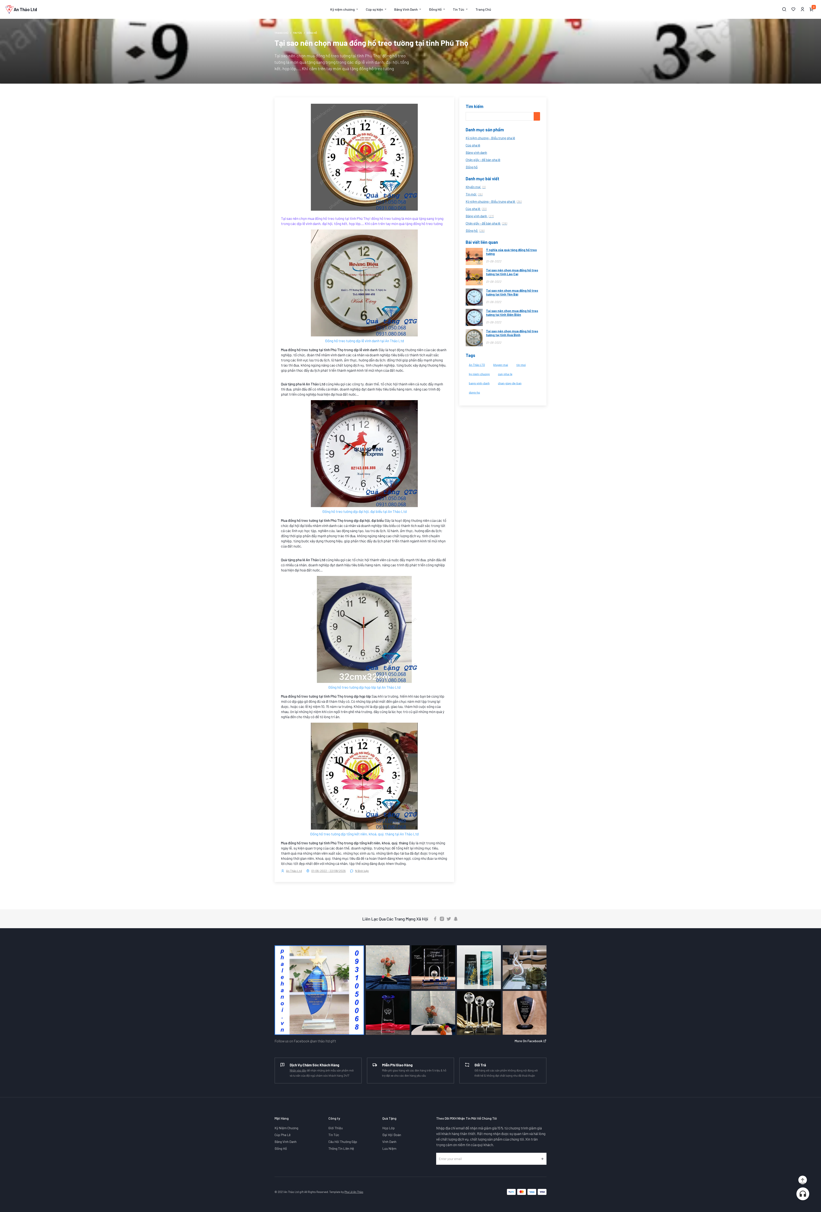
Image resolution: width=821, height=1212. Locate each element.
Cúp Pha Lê (283, 1135)
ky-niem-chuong (479, 374)
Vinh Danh (389, 1141)
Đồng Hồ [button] (435, 9)
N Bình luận (362, 870)
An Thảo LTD (477, 365)
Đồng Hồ (281, 1148)
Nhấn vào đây (298, 1070)
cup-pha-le (505, 374)
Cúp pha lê (473, 145)
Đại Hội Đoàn (391, 1135)
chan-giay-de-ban (509, 383)
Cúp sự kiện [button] (374, 9)
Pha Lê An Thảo (353, 1192)
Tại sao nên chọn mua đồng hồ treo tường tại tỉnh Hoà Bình (512, 333)
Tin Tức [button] (458, 9)
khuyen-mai (500, 365)
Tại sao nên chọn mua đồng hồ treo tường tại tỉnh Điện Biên (512, 313)
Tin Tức (297, 32)
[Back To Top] (802, 1180)
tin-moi (521, 365)
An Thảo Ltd (294, 870)
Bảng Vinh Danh (286, 1141)
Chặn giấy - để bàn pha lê (483, 160)
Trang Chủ (483, 9)
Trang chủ (281, 32)
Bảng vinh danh (476, 152)
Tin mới (474, 194)
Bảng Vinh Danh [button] (406, 9)
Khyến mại (476, 187)
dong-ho (474, 392)
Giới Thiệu (335, 1128)
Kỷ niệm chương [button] (342, 9)
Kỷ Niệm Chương (286, 1128)
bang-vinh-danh (479, 383)
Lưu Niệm (389, 1148)
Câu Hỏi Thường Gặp (342, 1141)
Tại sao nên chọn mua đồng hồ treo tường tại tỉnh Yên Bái (512, 292)
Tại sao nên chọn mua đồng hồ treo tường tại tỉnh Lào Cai (512, 272)
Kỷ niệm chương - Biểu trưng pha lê (490, 138)
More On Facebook (529, 1041)
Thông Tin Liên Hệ (341, 1148)
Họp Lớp (388, 1128)
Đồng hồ (472, 167)
